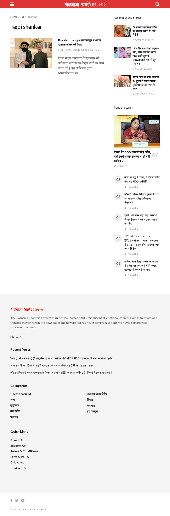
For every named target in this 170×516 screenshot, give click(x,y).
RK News (66, 50)
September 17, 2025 (145, 93)
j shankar (32, 16)
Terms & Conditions (24, 451)
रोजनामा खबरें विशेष (97, 394)
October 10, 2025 (84, 50)
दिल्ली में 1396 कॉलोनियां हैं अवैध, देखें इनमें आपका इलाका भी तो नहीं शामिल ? (132, 156)
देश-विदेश (15, 411)
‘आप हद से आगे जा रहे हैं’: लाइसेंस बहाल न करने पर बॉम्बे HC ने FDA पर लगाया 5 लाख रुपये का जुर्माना (61, 358)
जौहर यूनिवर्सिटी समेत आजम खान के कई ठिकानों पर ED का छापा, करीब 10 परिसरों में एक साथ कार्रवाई (61, 372)
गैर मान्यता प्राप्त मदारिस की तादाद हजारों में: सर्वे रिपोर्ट (145, 31)
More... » (15, 336)
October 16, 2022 (144, 40)
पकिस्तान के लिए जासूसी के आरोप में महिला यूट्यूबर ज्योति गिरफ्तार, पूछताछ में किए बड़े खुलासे (141, 265)
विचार (90, 399)
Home (13, 16)
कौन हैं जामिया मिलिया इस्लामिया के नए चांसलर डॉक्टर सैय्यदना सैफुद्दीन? (141, 198)
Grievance (17, 462)
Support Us (18, 445)
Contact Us (18, 468)
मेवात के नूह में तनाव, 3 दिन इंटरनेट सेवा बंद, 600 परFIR (142, 179)
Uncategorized (20, 394)
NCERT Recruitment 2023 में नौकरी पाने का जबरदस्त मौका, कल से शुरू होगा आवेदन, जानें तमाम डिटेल (141, 242)
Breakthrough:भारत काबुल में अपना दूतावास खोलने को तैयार (79, 42)
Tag (22, 16)
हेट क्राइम (92, 411)
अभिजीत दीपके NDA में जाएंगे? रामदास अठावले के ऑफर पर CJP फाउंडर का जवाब (51, 365)
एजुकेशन (14, 405)
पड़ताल (14, 417)
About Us (16, 440)
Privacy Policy (19, 456)
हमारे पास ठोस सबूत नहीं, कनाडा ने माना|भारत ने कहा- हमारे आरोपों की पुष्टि (141, 219)
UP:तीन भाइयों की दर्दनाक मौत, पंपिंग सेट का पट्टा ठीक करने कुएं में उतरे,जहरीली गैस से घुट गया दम (146, 56)
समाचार (91, 405)
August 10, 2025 (143, 68)
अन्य (12, 399)
